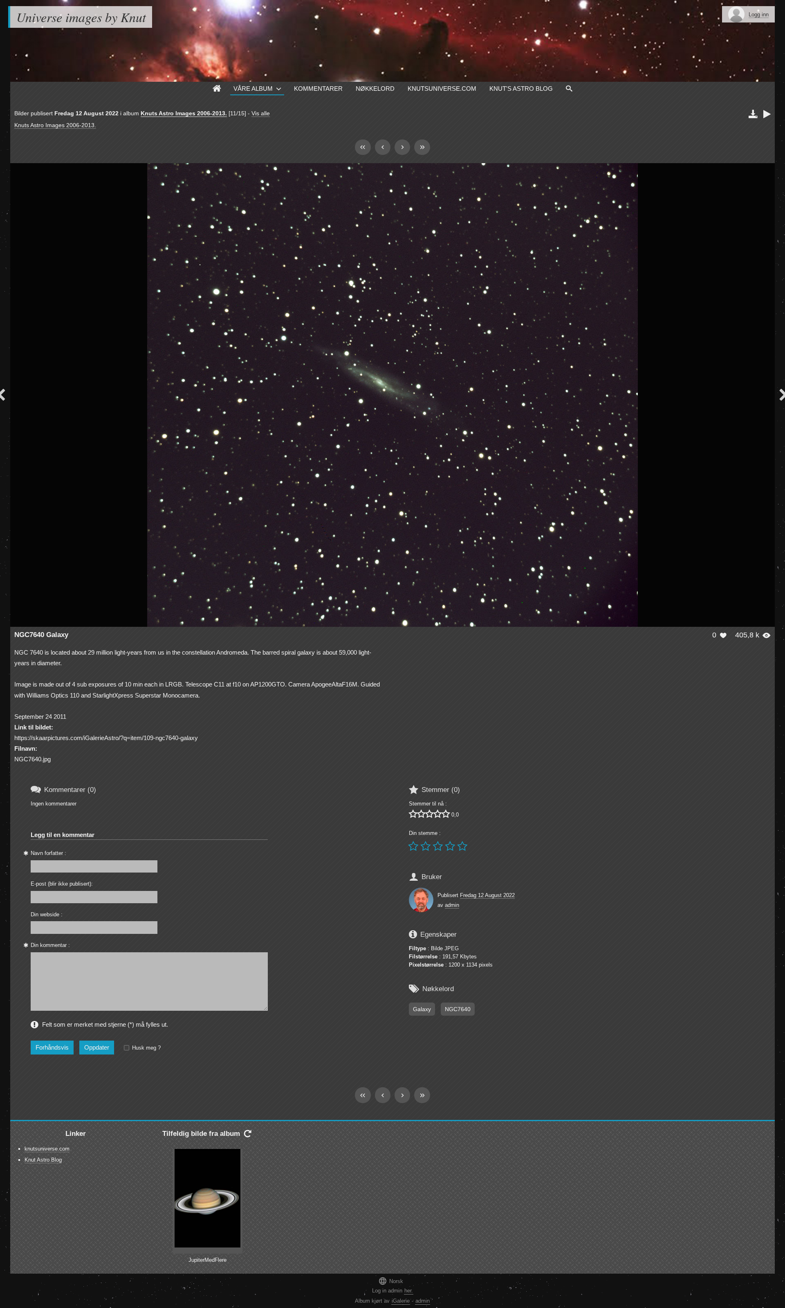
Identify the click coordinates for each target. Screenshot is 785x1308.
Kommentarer (318, 88)
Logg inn (759, 14)
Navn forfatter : (48, 853)
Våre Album (253, 88)
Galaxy (422, 1009)
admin (452, 905)
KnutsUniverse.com (442, 88)
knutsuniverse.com (47, 1149)
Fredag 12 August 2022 (487, 895)
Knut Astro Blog (43, 1160)
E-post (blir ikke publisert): (62, 884)
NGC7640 (458, 1009)
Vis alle (260, 113)
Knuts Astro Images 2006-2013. (184, 113)
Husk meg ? (146, 1048)
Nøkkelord (375, 88)
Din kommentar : (50, 945)
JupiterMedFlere (207, 1260)
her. (408, 1291)
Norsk (390, 1281)
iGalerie (401, 1301)
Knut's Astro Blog (521, 88)
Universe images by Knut (81, 17)
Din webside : (47, 914)
